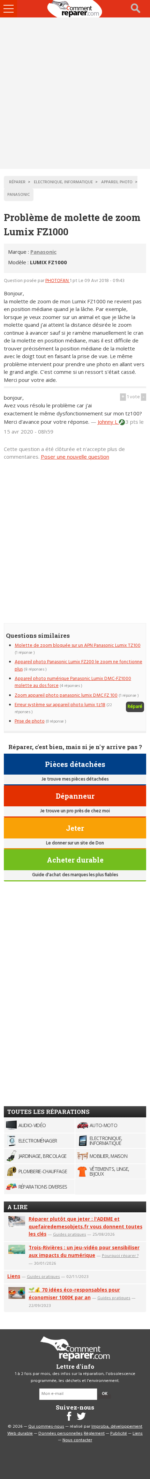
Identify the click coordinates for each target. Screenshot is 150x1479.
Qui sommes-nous (46, 1426)
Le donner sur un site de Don (75, 843)
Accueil (75, 8)
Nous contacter (77, 1440)
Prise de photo (30, 721)
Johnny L (108, 421)
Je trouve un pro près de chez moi (75, 811)
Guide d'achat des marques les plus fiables (75, 875)
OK (104, 1393)
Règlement (94, 1433)
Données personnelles (60, 1433)
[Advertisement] (75, 93)
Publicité (118, 1433)
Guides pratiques (69, 1234)
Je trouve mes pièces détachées (75, 779)
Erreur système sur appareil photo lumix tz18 (60, 705)
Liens (13, 1276)
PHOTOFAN (57, 280)
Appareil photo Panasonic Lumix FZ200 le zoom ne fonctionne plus (78, 665)
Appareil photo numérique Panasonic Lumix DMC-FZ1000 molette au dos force (73, 682)
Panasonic (43, 251)
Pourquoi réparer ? (120, 1255)
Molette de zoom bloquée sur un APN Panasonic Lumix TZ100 (78, 645)
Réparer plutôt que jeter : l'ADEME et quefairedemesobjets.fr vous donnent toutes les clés (85, 1226)
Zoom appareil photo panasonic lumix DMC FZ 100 (66, 695)
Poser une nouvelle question (75, 456)
